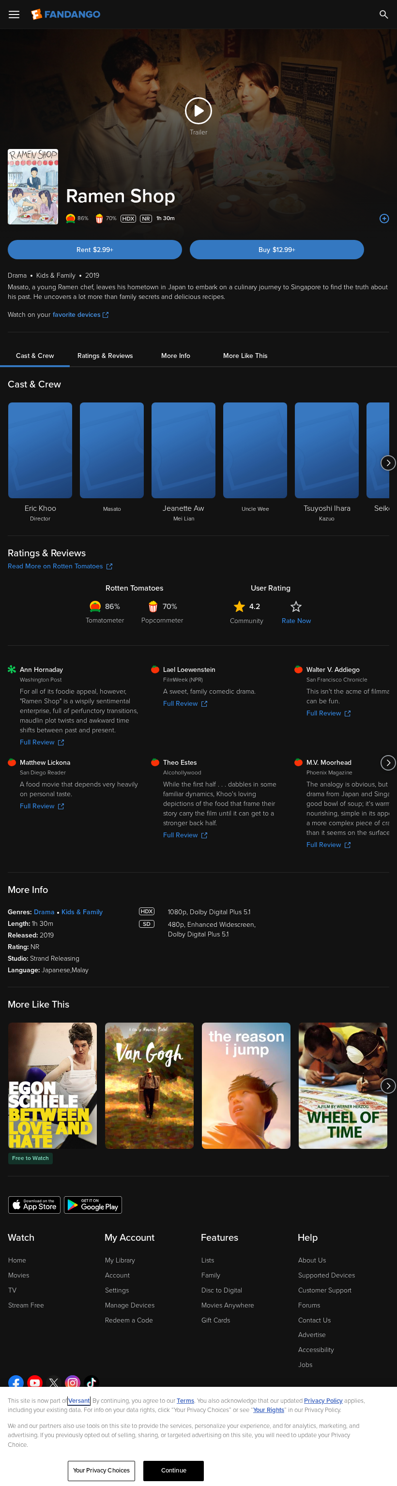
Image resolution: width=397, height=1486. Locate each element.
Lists (207, 1260)
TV (12, 1290)
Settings (117, 1290)
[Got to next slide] (388, 463)
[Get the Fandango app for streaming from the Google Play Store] (92, 1204)
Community (246, 621)
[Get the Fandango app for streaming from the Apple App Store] (34, 1204)
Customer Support (324, 1290)
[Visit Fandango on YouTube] (35, 1383)
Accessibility (316, 1350)
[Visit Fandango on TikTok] (91, 1383)
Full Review (37, 742)
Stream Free (26, 1305)
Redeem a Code (129, 1320)
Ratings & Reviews (105, 356)
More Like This (245, 356)
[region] (198, 1436)
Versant (79, 1401)
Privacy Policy (323, 1401)
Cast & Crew (35, 356)
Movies (18, 1275)
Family (210, 1275)
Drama (44, 912)
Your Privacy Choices (101, 1470)
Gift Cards (215, 1320)
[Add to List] (384, 218)
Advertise (312, 1335)
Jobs (305, 1365)
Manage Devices (129, 1305)
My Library (120, 1260)
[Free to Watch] (52, 1085)
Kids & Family (82, 912)
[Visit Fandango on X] (54, 1383)
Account (117, 1275)
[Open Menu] (14, 14)
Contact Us (314, 1320)
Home (17, 1260)
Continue (173, 1470)
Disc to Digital (221, 1290)
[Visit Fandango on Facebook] (16, 1383)
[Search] (384, 14)
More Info (175, 356)
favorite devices (77, 315)
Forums (309, 1305)
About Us (312, 1260)
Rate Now (296, 621)
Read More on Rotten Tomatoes (55, 566)
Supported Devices (326, 1275)
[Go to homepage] (67, 14)
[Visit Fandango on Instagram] (72, 1383)
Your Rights (268, 1410)
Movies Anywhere (227, 1305)
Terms (185, 1401)
